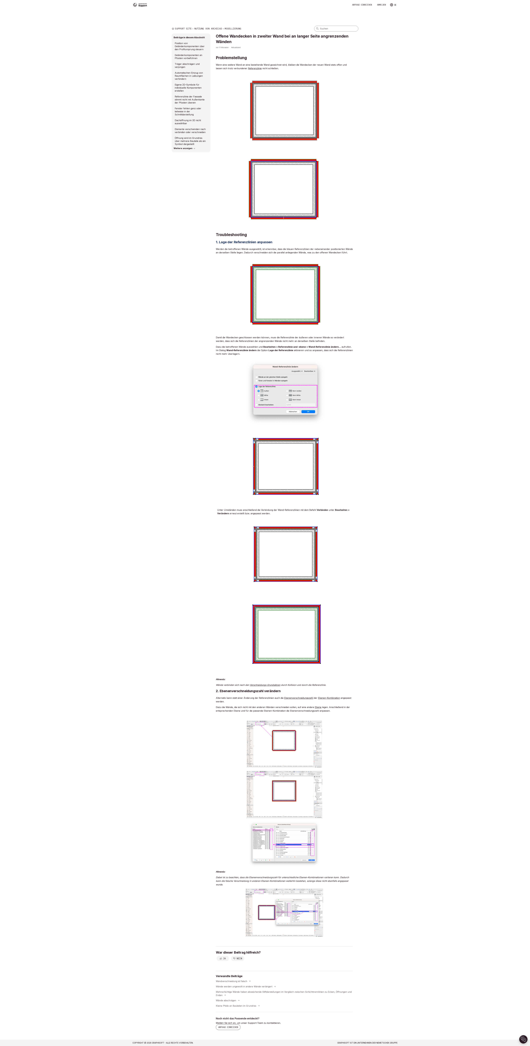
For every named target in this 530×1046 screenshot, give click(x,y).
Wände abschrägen (226, 1000)
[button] (523, 1039)
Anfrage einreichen (362, 5)
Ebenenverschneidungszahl (298, 698)
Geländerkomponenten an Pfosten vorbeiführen (188, 57)
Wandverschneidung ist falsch (231, 981)
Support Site (183, 28)
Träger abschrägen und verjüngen (187, 65)
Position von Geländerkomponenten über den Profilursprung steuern (190, 46)
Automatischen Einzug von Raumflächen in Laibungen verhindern (189, 75)
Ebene (318, 707)
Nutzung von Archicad (208, 28)
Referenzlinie (255, 68)
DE (395, 5)
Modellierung (233, 28)
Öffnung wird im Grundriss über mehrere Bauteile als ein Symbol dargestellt (190, 141)
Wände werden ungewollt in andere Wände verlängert (244, 986)
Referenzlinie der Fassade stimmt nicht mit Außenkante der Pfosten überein (190, 99)
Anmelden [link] (381, 5)
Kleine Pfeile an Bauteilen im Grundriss (236, 1005)
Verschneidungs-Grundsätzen (265, 685)
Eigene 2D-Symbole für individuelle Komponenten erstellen (188, 87)
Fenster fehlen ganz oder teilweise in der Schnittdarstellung (188, 111)
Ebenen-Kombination (329, 698)
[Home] (139, 4)
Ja (224, 958)
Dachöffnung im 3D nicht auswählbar (188, 122)
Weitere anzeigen (183, 148)
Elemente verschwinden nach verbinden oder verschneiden (190, 131)
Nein (239, 958)
